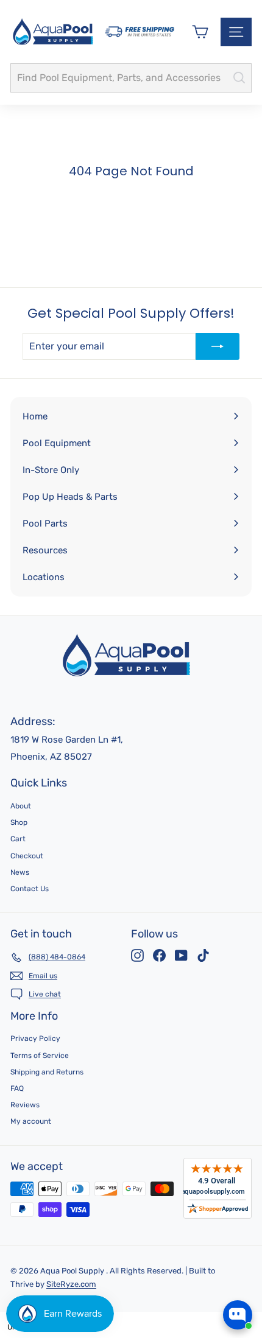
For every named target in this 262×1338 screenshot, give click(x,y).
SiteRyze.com (71, 1284)
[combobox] (131, 78)
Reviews (25, 1105)
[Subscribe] (217, 346)
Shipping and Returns (46, 1072)
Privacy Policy (35, 1038)
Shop (18, 822)
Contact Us (29, 888)
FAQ (17, 1088)
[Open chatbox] (237, 1314)
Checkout (26, 856)
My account (30, 1121)
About (20, 806)
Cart (18, 839)
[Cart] (200, 32)
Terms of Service (39, 1055)
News (19, 872)
